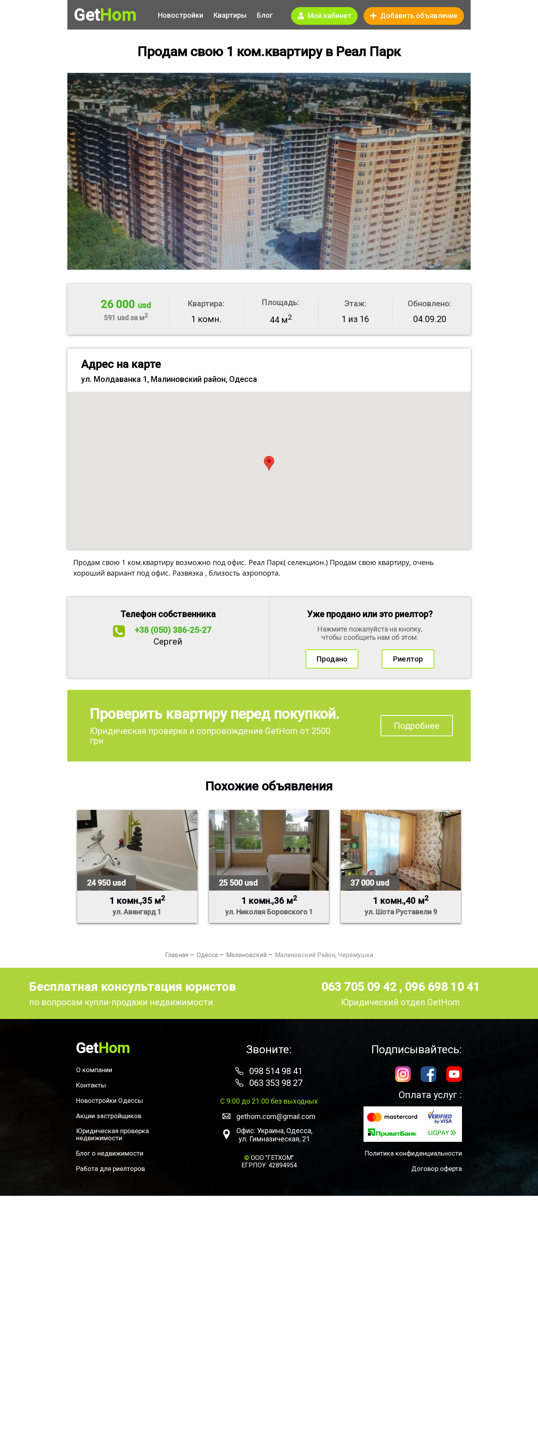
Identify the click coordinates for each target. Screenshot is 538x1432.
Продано (332, 658)
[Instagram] (403, 1075)
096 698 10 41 (442, 986)
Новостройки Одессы (109, 1100)
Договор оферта (436, 1168)
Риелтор (408, 658)
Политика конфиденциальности (413, 1153)
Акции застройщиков (108, 1115)
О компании (94, 1069)
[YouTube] (454, 1075)
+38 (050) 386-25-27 (173, 630)
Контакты (91, 1085)
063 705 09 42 (360, 986)
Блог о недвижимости (109, 1153)
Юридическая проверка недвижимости (112, 1134)
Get (105, 15)
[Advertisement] (269, 1314)
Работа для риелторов (110, 1168)
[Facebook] (428, 1075)
